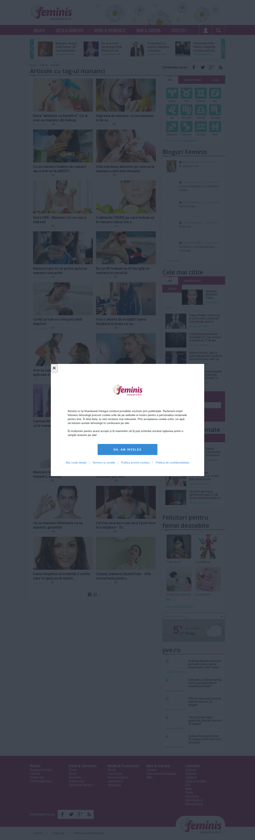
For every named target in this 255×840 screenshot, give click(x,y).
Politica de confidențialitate (172, 462)
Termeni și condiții (103, 462)
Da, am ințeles (127, 449)
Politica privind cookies (135, 462)
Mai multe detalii (76, 462)
